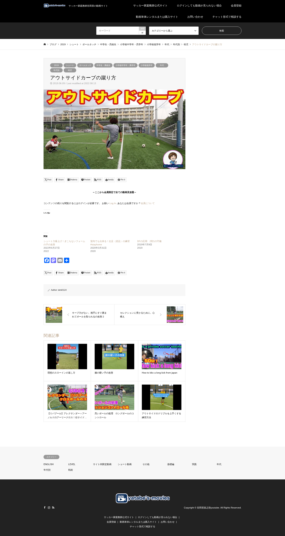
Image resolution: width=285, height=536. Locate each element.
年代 (162, 65)
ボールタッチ (85, 65)
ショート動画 (125, 464)
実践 (194, 464)
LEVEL (71, 464)
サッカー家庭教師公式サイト (150, 5)
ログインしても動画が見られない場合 (199, 5)
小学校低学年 (147, 65)
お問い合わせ (195, 16)
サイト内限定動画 (102, 464)
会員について (148, 203)
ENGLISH (49, 464)
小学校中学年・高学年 (125, 65)
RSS (53, 507)
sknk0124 (62, 290)
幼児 (70, 70)
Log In (113, 203)
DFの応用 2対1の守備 (149, 241)
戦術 (70, 470)
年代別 (56, 70)
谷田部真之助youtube (208, 507)
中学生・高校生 (103, 65)
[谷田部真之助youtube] (142, 509)
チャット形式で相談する (226, 16)
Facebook (45, 507)
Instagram (49, 507)
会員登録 (236, 5)
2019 (56, 65)
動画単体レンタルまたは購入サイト (157, 16)
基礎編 (170, 464)
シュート (70, 65)
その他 (145, 464)
